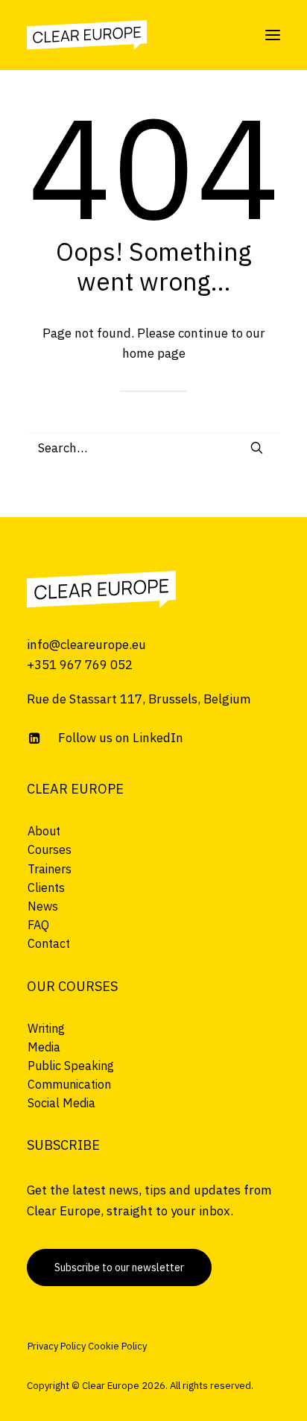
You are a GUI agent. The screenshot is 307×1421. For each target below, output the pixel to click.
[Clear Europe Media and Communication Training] (101, 589)
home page (154, 353)
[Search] (153, 447)
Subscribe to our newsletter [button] (119, 1267)
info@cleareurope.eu (86, 644)
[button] (272, 35)
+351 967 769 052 (80, 664)
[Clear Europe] (87, 35)
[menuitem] (153, 831)
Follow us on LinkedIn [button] (120, 738)
